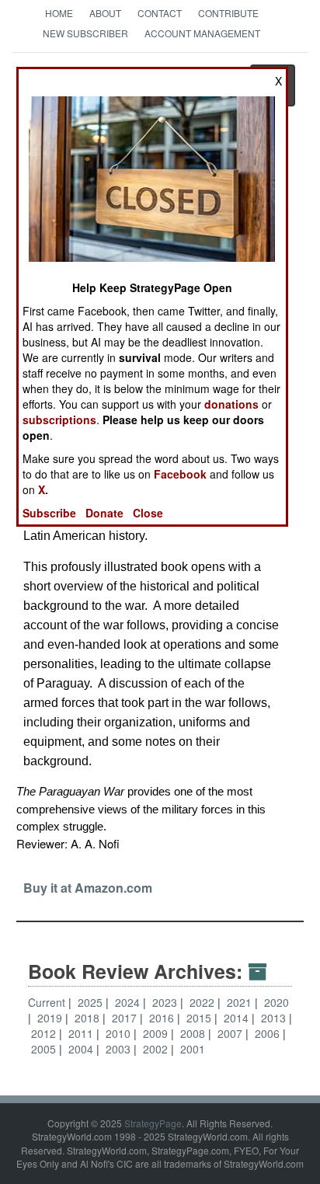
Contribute (228, 12)
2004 (82, 1049)
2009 (157, 1033)
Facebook (180, 474)
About (105, 12)
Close (148, 513)
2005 (45, 1049)
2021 (241, 1002)
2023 (166, 1002)
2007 (231, 1033)
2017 (126, 1018)
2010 (120, 1033)
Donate (104, 513)
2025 (92, 1002)
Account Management (202, 33)
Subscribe (49, 513)
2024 (129, 1002)
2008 (194, 1033)
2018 (89, 1018)
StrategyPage (153, 1123)
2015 (200, 1018)
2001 (192, 1049)
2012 (45, 1033)
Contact (159, 12)
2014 (238, 1018)
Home (59, 12)
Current (46, 1002)
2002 (157, 1049)
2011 (82, 1033)
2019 (51, 1018)
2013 (275, 1018)
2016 (163, 1018)
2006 (269, 1033)
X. (43, 489)
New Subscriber (85, 33)
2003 (120, 1049)
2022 (203, 1002)
